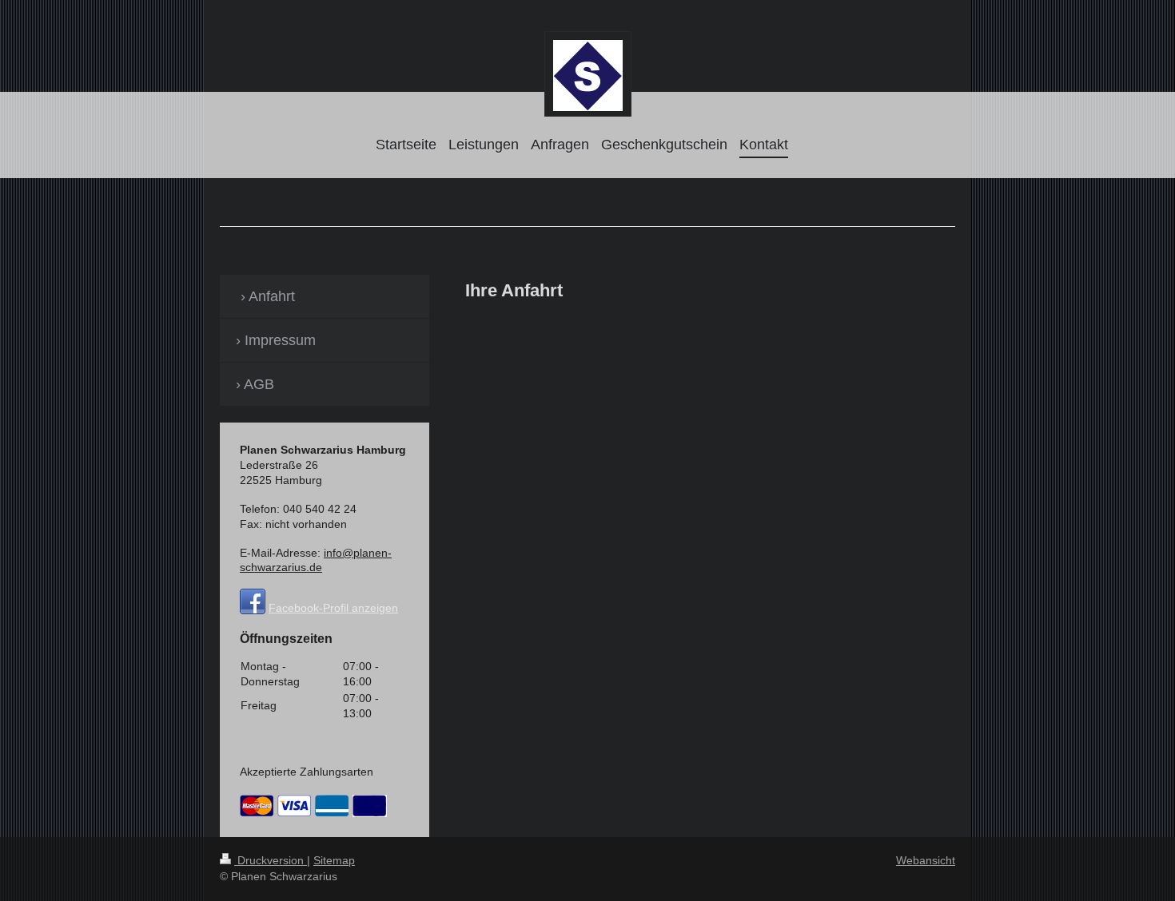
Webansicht (925, 860)
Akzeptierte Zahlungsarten (306, 771)
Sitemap (334, 860)
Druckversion (270, 860)
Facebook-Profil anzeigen (333, 607)
